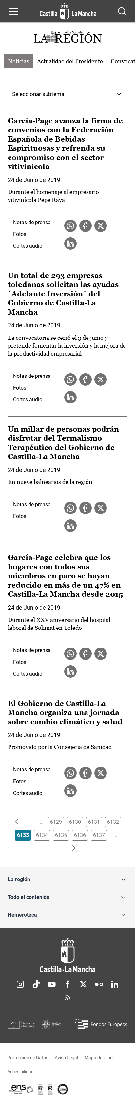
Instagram (20, 984)
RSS (67, 997)
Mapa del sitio (99, 1057)
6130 (75, 822)
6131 (94, 822)
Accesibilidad (20, 1071)
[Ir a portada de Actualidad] (67, 38)
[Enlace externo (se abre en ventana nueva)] (50, 1089)
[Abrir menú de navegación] (13, 11)
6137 (99, 835)
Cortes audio (27, 246)
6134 (42, 835)
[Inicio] (67, 955)
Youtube (52, 984)
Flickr (99, 984)
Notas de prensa (32, 222)
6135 (61, 835)
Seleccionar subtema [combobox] (38, 94)
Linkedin (115, 984)
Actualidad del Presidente (70, 61)
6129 (56, 822)
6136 (80, 835)
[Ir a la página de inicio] (68, 11)
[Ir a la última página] (67, 848)
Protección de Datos (27, 1057)
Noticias (18, 61)
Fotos (19, 234)
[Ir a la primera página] (23, 822)
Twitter (83, 984)
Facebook (67, 984)
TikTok (36, 984)
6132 (113, 822)
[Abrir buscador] (122, 11)
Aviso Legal (66, 1057)
